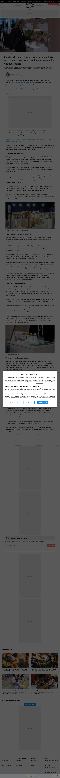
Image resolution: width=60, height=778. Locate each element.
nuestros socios (23, 377)
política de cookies (39, 383)
